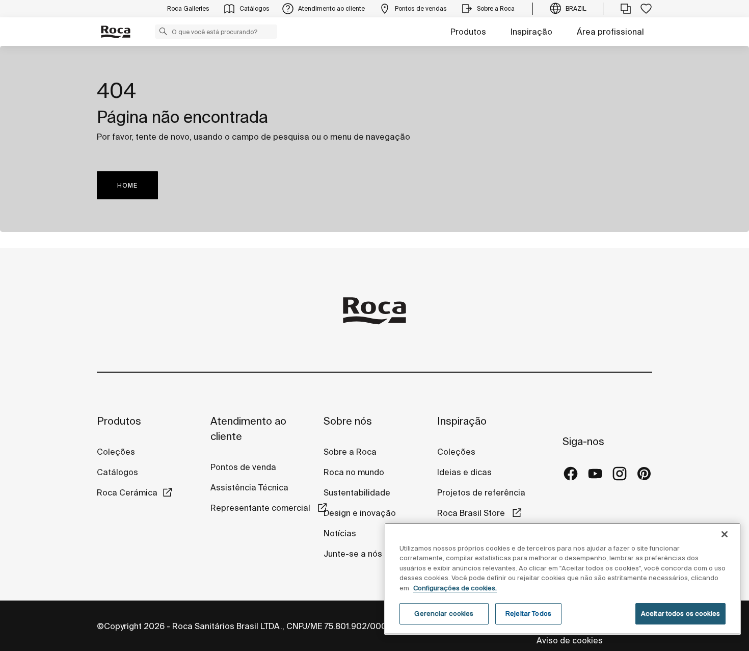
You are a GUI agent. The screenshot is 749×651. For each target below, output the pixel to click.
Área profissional (610, 31)
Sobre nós (348, 421)
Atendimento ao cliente (248, 428)
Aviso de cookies (571, 640)
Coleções (116, 451)
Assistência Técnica (249, 487)
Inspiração (531, 31)
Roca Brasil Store (472, 512)
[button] (163, 31)
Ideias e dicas (464, 472)
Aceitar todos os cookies (680, 613)
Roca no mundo (354, 472)
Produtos (468, 31)
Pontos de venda (243, 467)
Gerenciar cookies (443, 613)
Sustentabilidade (357, 492)
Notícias (340, 533)
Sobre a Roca (350, 451)
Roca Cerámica (127, 492)
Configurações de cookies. (455, 588)
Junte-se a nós (353, 553)
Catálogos (117, 472)
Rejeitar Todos (528, 613)
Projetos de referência (481, 492)
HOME (127, 185)
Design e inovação (360, 512)
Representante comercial (261, 507)
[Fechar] (724, 534)
